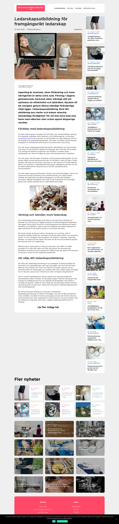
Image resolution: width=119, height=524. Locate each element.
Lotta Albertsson (92, 93)
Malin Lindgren (92, 124)
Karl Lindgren (91, 214)
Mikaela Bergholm (34, 29)
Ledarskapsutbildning (27, 138)
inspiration (78, 29)
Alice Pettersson (92, 184)
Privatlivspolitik (62, 521)
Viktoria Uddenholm (93, 63)
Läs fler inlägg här (48, 307)
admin (89, 303)
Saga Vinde (91, 244)
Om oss (70, 8)
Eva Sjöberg (91, 154)
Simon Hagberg (92, 274)
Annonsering (59, 8)
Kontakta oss (89, 8)
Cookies (78, 8)
